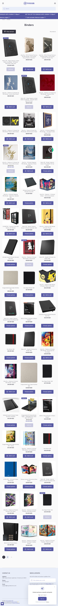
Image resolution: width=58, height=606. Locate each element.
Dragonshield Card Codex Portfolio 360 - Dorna (10, 445)
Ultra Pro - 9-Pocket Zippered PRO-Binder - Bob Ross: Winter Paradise (29, 164)
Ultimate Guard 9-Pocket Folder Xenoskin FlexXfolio (10, 416)
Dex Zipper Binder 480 (28, 288)
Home (3, 19)
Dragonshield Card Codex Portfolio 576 (10, 288)
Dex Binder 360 (47, 448)
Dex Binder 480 (10, 349)
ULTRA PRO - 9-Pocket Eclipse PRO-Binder (10, 480)
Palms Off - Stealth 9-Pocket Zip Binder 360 (29, 350)
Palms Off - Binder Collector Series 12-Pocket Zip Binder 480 (29, 227)
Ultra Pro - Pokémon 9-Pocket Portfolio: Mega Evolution (47, 541)
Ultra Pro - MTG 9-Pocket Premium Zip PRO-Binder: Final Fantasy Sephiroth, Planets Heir (47, 57)
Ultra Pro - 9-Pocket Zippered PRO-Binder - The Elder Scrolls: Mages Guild (47, 132)
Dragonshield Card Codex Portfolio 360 (29, 385)
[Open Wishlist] (2, 603)
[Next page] (11, 557)
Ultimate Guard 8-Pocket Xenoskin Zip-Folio (47, 315)
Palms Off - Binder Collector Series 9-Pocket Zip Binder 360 (10, 319)
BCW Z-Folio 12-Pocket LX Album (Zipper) (29, 319)
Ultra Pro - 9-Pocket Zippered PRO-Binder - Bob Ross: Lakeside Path (11, 196)
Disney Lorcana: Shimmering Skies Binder (29, 480)
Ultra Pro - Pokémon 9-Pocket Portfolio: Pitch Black (10, 510)
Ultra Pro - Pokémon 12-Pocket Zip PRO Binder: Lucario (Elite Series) (10, 93)
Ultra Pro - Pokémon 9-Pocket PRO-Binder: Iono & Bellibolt (29, 449)
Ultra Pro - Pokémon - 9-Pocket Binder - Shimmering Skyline (47, 195)
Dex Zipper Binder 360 (47, 381)
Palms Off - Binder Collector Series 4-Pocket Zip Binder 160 (47, 480)
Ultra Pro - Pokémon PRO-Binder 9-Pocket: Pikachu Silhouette (47, 285)
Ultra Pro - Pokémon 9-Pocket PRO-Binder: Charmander (29, 258)
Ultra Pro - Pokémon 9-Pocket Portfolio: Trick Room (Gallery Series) (29, 542)
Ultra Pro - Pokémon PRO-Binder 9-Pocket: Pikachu (47, 227)
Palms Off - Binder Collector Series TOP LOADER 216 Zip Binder (47, 164)
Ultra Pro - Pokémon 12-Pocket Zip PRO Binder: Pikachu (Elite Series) (10, 131)
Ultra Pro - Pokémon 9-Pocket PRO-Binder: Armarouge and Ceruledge (47, 351)
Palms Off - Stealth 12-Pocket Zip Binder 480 (47, 258)
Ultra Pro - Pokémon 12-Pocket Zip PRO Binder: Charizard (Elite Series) (47, 94)
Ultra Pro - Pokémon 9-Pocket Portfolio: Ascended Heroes (29, 510)
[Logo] (29, 3)
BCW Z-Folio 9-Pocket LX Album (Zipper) (47, 416)
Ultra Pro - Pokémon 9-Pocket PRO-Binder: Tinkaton (10, 382)
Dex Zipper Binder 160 (47, 510)
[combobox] (29, 9)
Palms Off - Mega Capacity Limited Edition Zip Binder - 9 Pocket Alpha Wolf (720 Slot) (29, 100)
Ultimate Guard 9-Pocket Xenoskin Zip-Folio (10, 258)
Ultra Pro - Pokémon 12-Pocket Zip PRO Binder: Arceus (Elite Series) (10, 163)
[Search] (3, 9)
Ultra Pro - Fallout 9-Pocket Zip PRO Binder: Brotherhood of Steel (29, 131)
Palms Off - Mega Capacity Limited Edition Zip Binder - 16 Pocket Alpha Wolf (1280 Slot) (10, 62)
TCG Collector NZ (9, 600)
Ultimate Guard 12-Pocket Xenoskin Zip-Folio (29, 191)
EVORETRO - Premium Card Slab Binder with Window (11, 227)
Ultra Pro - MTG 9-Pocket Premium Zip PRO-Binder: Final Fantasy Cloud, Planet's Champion (29, 57)
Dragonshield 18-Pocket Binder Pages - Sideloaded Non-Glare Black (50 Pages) (29, 417)
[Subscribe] (54, 580)
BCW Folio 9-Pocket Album (10, 543)
